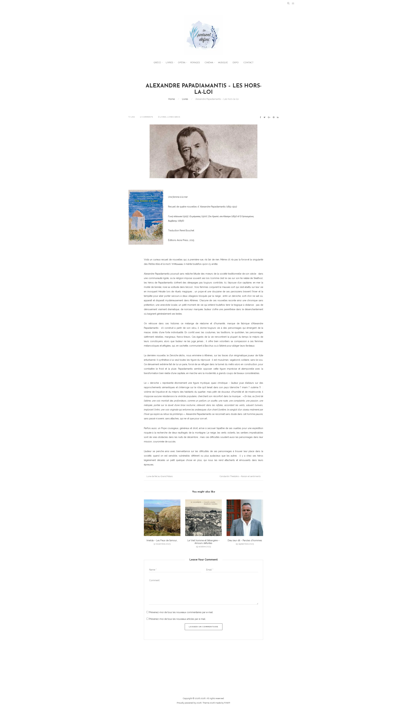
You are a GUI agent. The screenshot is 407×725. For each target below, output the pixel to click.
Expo (236, 63)
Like (132, 117)
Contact (248, 63)
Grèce (157, 63)
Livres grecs (173, 117)
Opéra (181, 63)
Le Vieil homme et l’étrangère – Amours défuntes (203, 541)
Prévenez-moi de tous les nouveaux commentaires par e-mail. (181, 612)
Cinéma (209, 63)
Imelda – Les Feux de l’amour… (162, 540)
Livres (169, 63)
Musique (223, 63)
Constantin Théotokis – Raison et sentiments (240, 476)
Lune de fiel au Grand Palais (159, 476)
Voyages (195, 63)
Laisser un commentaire (203, 627)
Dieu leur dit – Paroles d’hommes (245, 540)
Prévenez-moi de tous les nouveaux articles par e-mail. (177, 619)
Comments (147, 117)
